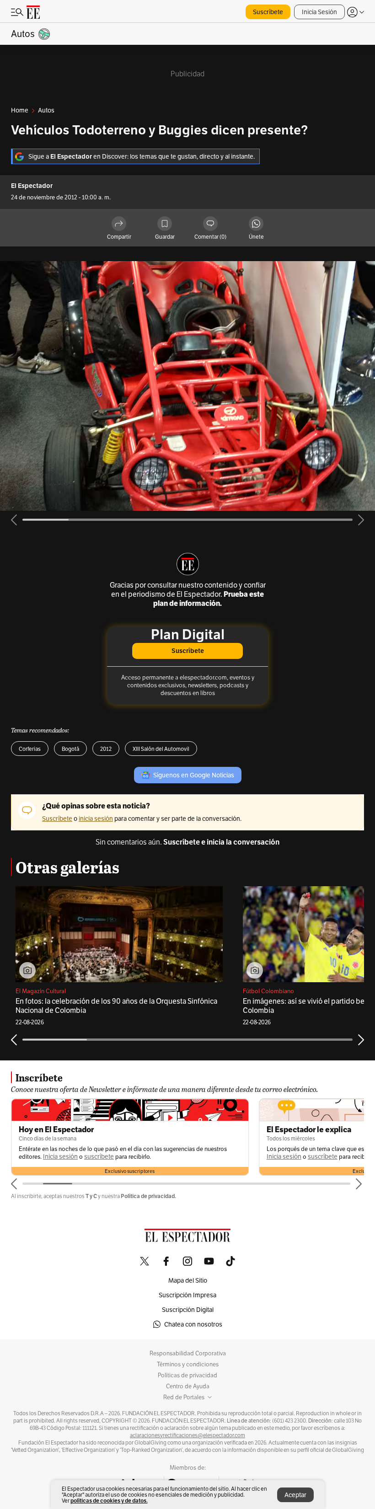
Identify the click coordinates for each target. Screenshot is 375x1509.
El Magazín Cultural (41, 991)
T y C (91, 1196)
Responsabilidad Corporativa (188, 1353)
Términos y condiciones (188, 1364)
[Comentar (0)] (210, 224)
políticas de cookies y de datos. (109, 1500)
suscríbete (99, 1157)
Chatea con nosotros (193, 1324)
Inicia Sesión (319, 12)
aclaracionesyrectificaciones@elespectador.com (187, 1435)
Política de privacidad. (148, 1196)
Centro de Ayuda (187, 1386)
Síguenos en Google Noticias (193, 775)
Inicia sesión (60, 1157)
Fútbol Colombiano (268, 991)
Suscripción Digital (188, 1310)
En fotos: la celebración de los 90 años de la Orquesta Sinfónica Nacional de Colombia (116, 1005)
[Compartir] (119, 224)
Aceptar (295, 1495)
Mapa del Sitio (187, 1280)
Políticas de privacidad (187, 1375)
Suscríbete (268, 12)
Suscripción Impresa (187, 1295)
